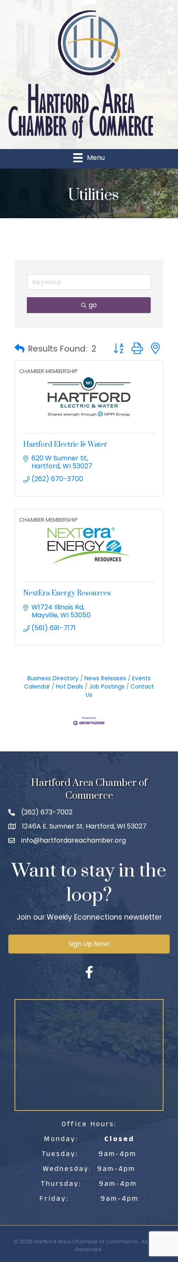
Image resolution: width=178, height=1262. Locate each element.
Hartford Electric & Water (65, 444)
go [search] (93, 305)
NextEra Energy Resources (67, 593)
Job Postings (107, 687)
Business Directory (53, 678)
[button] (19, 348)
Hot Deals (69, 687)
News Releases (105, 678)
